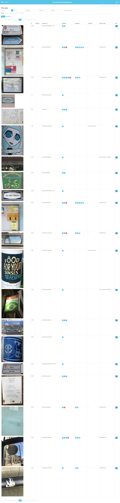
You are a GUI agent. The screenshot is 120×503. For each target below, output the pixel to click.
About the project (103, 5)
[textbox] (32, 10)
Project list (109, 5)
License (117, 5)
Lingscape (6, 2)
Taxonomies (113, 5)
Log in (118, 2)
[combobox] (19, 10)
